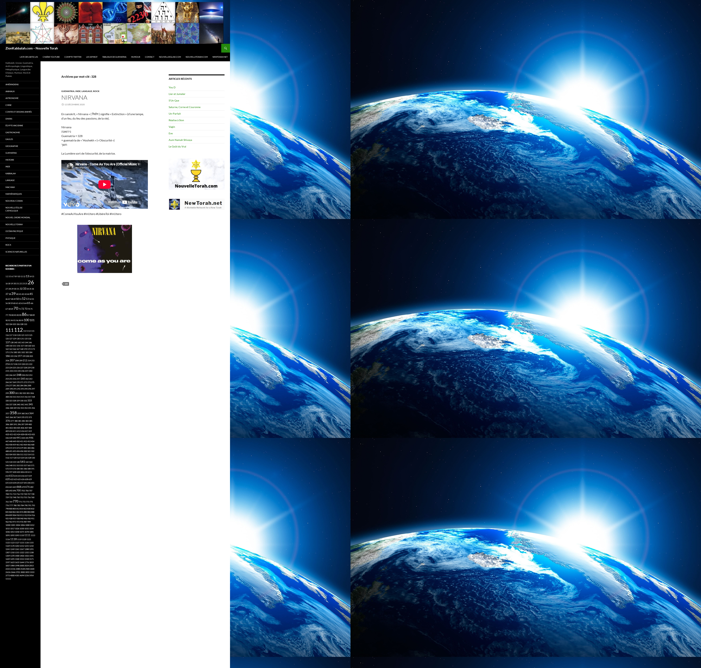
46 (6, 299)
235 (19, 371)
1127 (17, 542)
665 (14, 487)
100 (26, 320)
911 (22, 515)
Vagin (172, 126)
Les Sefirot (91, 57)
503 (7, 454)
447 (7, 441)
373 (30, 417)
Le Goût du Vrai (177, 146)
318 (33, 397)
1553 (22, 559)
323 (10, 400)
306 (32, 393)
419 (30, 431)
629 (30, 479)
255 (10, 379)
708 (7, 494)
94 (12, 320)
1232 (31, 546)
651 (32, 483)
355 (29, 408)
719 (21, 494)
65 (28, 303)
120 (19, 335)
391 (15, 424)
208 (17, 360)
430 (26, 434)
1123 (12, 542)
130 (18, 338)
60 (14, 303)
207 (12, 360)
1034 (31, 528)
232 (11, 371)
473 (14, 448)
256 (14, 379)
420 (7, 434)
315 (22, 396)
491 (10, 451)
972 (18, 522)
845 (7, 512)
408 (30, 428)
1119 (19, 539)
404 (15, 428)
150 (10, 345)
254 (7, 379)
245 (7, 375)
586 (25, 468)
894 (7, 515)
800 (10, 508)
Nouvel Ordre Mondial (17, 217)
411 (15, 431)
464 (25, 444)
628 (26, 479)
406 (22, 428)
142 (19, 342)
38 (10, 294)
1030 (22, 528)
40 (17, 294)
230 (32, 367)
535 (14, 462)
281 (14, 385)
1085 (31, 532)
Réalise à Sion (176, 120)
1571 (31, 559)
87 (28, 315)
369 (19, 417)
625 (19, 479)
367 (15, 417)
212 (25, 360)
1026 (17, 528)
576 (14, 468)
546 (7, 465)
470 (7, 448)
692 (10, 490)
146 (30, 342)
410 (10, 431)
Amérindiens (12, 84)
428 (22, 434)
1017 (12, 528)
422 (15, 434)
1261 (17, 549)
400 (30, 424)
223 (7, 367)
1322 (22, 552)
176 (11, 352)
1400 (17, 556)
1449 (7, 559)
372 (26, 417)
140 (15, 342)
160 (29, 345)
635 (18, 483)
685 (7, 490)
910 (18, 515)
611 (30, 472)
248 (18, 375)
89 (33, 315)
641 (25, 483)
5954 (31, 575)
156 (18, 345)
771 (20, 501)
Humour (135, 57)
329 (18, 400)
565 (29, 465)
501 (29, 451)
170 (25, 349)
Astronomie (11, 98)
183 (27, 352)
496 (21, 451)
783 (18, 505)
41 (20, 294)
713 (14, 494)
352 (18, 408)
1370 (12, 556)
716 (18, 494)
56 (6, 303)
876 (21, 512)
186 (7, 355)
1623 (12, 562)
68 (9, 309)
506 (18, 454)
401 (7, 428)
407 (26, 428)
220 (23, 364)
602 (18, 472)
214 (29, 360)
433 (29, 434)
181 (19, 352)
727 (29, 494)
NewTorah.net (220, 57)
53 (27, 299)
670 (23, 487)
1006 (22, 525)
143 (22, 342)
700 (18, 490)
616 (22, 476)
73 (25, 308)
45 (31, 293)
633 (10, 483)
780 (15, 505)
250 (23, 375)
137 (7, 342)
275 (32, 382)
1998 (17, 565)
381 (19, 421)
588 (29, 468)
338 (14, 404)
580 (18, 468)
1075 (22, 532)
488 (7, 451)
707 (30, 490)
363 (27, 413)
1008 (27, 525)
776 (7, 505)
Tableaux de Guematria (114, 57)
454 (32, 441)
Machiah (10, 187)
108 (21, 324)
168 (21, 349)
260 (23, 378)
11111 (8, 578)
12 (24, 276)
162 (7, 349)
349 (15, 408)
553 (18, 465)
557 (25, 465)
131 (22, 338)
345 (30, 404)
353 (22, 408)
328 (66, 284)
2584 (27, 569)
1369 (7, 556)
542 (27, 462)
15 (33, 276)
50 (17, 298)
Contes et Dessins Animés (18, 112)
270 (18, 382)
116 (7, 335)
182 (23, 352)
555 (21, 465)
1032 (26, 528)
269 (14, 382)
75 (31, 309)
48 (12, 299)
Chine (8, 105)
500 (25, 451)
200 (27, 356)
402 (11, 427)
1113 (33, 535)
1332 (26, 552)
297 (33, 389)
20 (15, 283)
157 (22, 345)
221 (27, 364)
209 (20, 360)
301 (17, 393)
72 (22, 308)
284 (21, 385)
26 (31, 282)
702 (23, 490)
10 (19, 276)
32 (21, 288)
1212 (22, 546)
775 (31, 501)
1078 (26, 532)
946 (25, 518)
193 (12, 356)
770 (15, 501)
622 (12, 479)
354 (26, 408)
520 (15, 458)
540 (18, 462)
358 (13, 412)
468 (32, 444)
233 (15, 371)
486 (32, 448)
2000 (22, 565)
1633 (17, 562)
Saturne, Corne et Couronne (184, 107)
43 (25, 294)
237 (26, 371)
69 (12, 309)
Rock (96, 91)
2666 (13, 572)
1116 (7, 539)
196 (15, 356)
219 (19, 364)
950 (29, 518)
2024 (26, 565)
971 (14, 522)
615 (19, 476)
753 (21, 497)
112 (18, 330)
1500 (17, 559)
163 (10, 349)
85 (20, 315)
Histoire (9, 160)
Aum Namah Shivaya (180, 139)
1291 (31, 549)
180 (15, 352)
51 (20, 299)
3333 (32, 572)
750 (18, 497)
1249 (12, 549)
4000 (12, 575)
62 (20, 303)
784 (22, 505)
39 (13, 293)
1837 (7, 565)
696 (14, 490)
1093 (17, 535)
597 (10, 472)
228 (25, 367)
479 (21, 448)
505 (14, 454)
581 (21, 468)
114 (29, 331)
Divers (8, 119)
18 (9, 283)
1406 (22, 556)
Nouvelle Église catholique (13, 209)
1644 (22, 562)
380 (16, 421)
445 (27, 438)
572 (7, 468)
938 (18, 518)
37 (6, 293)
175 (7, 352)
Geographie (11, 146)
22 (20, 283)
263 (30, 379)
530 (33, 458)
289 (7, 389)
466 (29, 444)
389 (11, 424)
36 (33, 289)
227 (21, 367)
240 (30, 370)
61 (17, 303)
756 (29, 497)
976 (21, 522)
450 (18, 441)
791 (29, 505)
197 (20, 356)
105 (14, 324)
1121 (29, 539)
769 (10, 501)
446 (31, 437)
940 (21, 518)
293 (22, 389)
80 (12, 315)
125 (30, 335)
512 (25, 454)
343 (26, 404)
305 (28, 393)
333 (29, 400)
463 (21, 444)
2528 (22, 569)
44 (28, 294)
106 (18, 324)
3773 (7, 575)
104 (10, 324)
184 (30, 352)
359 (19, 413)
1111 (27, 535)
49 (15, 299)
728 (32, 494)
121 (22, 335)
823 (25, 508)
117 (10, 335)
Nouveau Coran (14, 201)
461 (18, 444)
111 (9, 330)
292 (18, 389)
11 (22, 276)
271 (21, 382)
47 (9, 299)
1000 (8, 525)
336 (7, 404)
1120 (24, 539)
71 (20, 309)
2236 (12, 569)
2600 (32, 569)
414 (22, 431)
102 (7, 324)
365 (7, 417)
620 (7, 479)
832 (32, 508)
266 (7, 382)
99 (22, 320)
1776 (26, 562)
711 (10, 494)
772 (24, 501)
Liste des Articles (29, 57)
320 (7, 400)
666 (18, 486)
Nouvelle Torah (14, 224)
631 (7, 483)
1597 (7, 562)
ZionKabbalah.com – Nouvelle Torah (31, 48)
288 (29, 385)
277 (10, 385)
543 (30, 462)
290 (11, 389)
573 (10, 468)
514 (29, 454)
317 (29, 397)
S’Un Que (174, 100)
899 (10, 515)
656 (7, 487)
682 (31, 487)
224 (10, 367)
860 (10, 512)
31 (18, 288)
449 (14, 441)
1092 (12, 535)
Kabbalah (10, 173)
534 (10, 462)
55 (33, 299)
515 (32, 454)
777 (11, 505)
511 (21, 454)
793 (33, 505)
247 (14, 375)
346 (7, 408)
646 (29, 483)
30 (15, 289)
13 (27, 276)
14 (30, 276)
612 (7, 476)
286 (25, 385)
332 (25, 400)
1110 (22, 535)
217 (12, 364)
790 (26, 505)
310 (10, 397)
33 (24, 288)
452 (25, 441)
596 (7, 472)
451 (21, 441)
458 (10, 444)
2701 (18, 572)
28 (9, 289)
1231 (26, 546)
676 (27, 486)
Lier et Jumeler (177, 93)
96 (17, 320)
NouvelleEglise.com (170, 57)
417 (26, 431)
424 (18, 434)
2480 (18, 569)
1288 (26, 549)
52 (24, 299)
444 (23, 437)
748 (14, 497)
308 (7, 397)
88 (31, 315)
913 (26, 515)
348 (11, 408)
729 (7, 497)
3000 (22, 572)
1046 (7, 532)
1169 (7, 546)
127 (10, 338)
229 (29, 367)
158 (26, 345)
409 (7, 431)
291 (15, 389)
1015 (7, 528)
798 (7, 508)
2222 (7, 569)
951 (32, 518)
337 (10, 404)
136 (29, 338)
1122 (7, 542)
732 (10, 497)
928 (10, 518)
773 (27, 501)
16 (6, 283)
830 (29, 508)
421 (11, 434)
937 (14, 518)
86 (24, 314)
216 (7, 364)
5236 (26, 575)
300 (12, 393)
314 (18, 397)
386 (7, 424)
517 (11, 458)
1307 (7, 552)
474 (18, 448)
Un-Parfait (175, 113)
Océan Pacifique (14, 231)
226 (18, 367)
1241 (7, 549)
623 (15, 479)
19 (12, 283)
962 (7, 522)
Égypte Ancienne (14, 125)
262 (27, 379)
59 (12, 303)
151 (14, 345)
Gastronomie (12, 132)
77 (6, 315)
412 (19, 431)
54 (30, 299)
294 (26, 389)
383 (27, 421)
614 (15, 476)
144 (26, 342)
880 (25, 512)
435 (33, 434)
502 (32, 451)
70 (16, 308)
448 (10, 441)
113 (24, 331)
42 (23, 294)
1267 (22, 549)
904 (14, 515)
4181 (17, 575)
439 (10, 438)
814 (21, 508)
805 (14, 508)
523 (18, 458)
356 (33, 408)
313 (14, 397)
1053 (12, 532)
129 (14, 338)
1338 (31, 552)
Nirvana (74, 97)
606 (22, 472)
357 (7, 413)
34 (28, 289)
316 (26, 397)
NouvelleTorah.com (197, 57)
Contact (149, 57)
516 (7, 457)
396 (19, 424)
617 (26, 476)
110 (25, 324)
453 (29, 441)
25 (26, 283)
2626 (8, 572)
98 (20, 320)
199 (24, 356)
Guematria (67, 91)
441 (18, 437)
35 (30, 289)
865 (18, 512)
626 (22, 479)
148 (7, 345)
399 (26, 424)
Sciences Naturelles (16, 252)
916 (33, 515)
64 (25, 303)
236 (22, 371)
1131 (22, 542)
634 (14, 483)
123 (27, 335)
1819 (31, 562)
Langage (87, 91)
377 (12, 420)
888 (32, 512)
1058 (17, 532)
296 (29, 389)
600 (15, 472)
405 (18, 428)
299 (7, 393)
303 (24, 393)
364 (31, 413)
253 (30, 375)
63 (22, 303)
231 (7, 371)
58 (9, 303)
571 (32, 465)
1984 (12, 565)
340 (18, 404)
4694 (22, 575)
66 (32, 303)
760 (32, 497)
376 (7, 420)
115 (32, 331)
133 (26, 338)
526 (26, 458)
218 (15, 364)
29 (12, 289)
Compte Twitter (72, 57)
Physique (10, 238)
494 (18, 451)
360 (23, 413)
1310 (12, 552)
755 (25, 497)
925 (7, 518)
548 (10, 465)
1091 (7, 535)
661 (10, 487)
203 (31, 356)
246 (10, 375)
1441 (31, 556)
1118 (13, 539)
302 (20, 393)
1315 (17, 552)
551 (14, 465)
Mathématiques (13, 194)
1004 (18, 525)
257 (18, 378)
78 (9, 315)
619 (30, 476)
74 (29, 309)
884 (29, 512)
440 (14, 438)
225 (14, 367)
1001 (13, 525)
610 (26, 472)
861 (14, 512)
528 (29, 458)
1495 (12, 559)
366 (11, 417)
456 (7, 444)
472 (10, 448)
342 (22, 404)
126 (7, 338)
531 (7, 462)
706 (27, 490)
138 (12, 342)
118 (15, 335)
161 (33, 345)
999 (29, 522)
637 (21, 483)
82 (18, 315)
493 (14, 451)
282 (18, 385)
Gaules (9, 139)
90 (6, 320)
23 (23, 283)
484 (29, 448)
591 (32, 468)
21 (17, 283)
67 (6, 309)
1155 (31, 542)
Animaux (10, 91)
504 (10, 454)
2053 (31, 565)
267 (10, 382)
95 (14, 320)
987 (25, 522)
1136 (26, 542)
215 (33, 360)
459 (14, 444)
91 (9, 320)
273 (29, 382)
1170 (12, 546)
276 (7, 385)
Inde (78, 91)
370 (22, 417)
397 (22, 424)
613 (11, 475)
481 (25, 448)
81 (15, 315)
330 (21, 400)
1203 (17, 546)
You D (172, 87)
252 (27, 375)
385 (30, 421)
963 (10, 522)
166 (14, 349)
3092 (27, 572)
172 (29, 349)
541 (22, 461)
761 (7, 501)
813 (18, 508)
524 (22, 458)
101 (32, 320)
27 (6, 288)
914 (29, 515)
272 (25, 382)
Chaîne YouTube (51, 57)
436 (7, 438)
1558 (26, 559)
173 (33, 349)
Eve (171, 133)
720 (25, 494)
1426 (26, 556)
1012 (32, 525)
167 (18, 349)
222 (30, 364)
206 (7, 360)
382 (23, 421)
